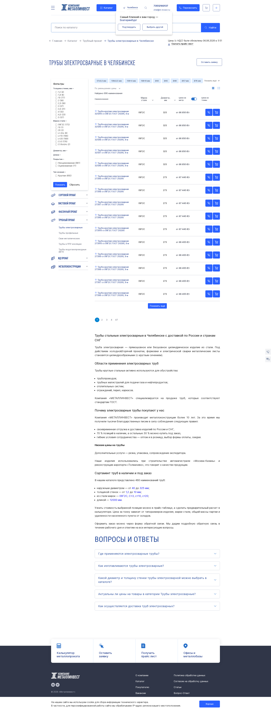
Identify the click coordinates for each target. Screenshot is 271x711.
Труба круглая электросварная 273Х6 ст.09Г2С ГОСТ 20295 (112, 216)
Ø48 (175, 81)
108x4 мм (131, 81)
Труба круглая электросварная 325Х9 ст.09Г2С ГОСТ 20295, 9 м (112, 125)
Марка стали (144, 99)
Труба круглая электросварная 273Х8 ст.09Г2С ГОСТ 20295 (112, 190)
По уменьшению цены (105, 88)
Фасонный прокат (68, 211)
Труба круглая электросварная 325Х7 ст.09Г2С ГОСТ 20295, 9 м (112, 151)
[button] (157, 553)
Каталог (108, 7)
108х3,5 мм (116, 81)
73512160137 (161, 6)
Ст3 (131, 495)
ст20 (145, 495)
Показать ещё (157, 305)
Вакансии (141, 693)
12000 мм (116, 499)
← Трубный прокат (90, 40)
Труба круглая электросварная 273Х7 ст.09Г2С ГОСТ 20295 (112, 203)
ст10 (138, 495)
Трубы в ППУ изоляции (70, 244)
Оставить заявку (209, 62)
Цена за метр (182, 99)
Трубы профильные (68, 233)
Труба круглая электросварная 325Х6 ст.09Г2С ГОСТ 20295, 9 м (112, 164)
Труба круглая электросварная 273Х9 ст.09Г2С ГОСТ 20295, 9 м (112, 255)
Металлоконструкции (70, 266)
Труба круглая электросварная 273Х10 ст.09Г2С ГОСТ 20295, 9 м (112, 242)
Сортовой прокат (67, 195)
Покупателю (142, 687)
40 (133, 488)
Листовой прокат (67, 203)
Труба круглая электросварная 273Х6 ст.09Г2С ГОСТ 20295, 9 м (112, 294)
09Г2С (123, 495)
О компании (142, 675)
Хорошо (210, 704)
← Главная (55, 40)
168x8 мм (145, 81)
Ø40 (157, 81)
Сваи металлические (69, 238)
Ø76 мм (197, 81)
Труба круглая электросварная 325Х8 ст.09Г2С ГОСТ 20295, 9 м (112, 138)
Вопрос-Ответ (182, 693)
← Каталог (70, 40)
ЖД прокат (63, 258)
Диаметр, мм (165, 99)
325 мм (144, 488)
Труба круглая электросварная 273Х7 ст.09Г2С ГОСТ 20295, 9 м (112, 281)
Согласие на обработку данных (191, 681)
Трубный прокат (67, 220)
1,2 (127, 492)
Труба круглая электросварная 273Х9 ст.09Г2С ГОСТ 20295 (112, 177)
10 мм (137, 492)
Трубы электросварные (71, 227)
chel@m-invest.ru (162, 10)
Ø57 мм (185, 81)
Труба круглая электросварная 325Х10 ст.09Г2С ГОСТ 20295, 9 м (112, 112)
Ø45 (166, 81)
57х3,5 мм (101, 81)
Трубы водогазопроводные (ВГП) (72, 250)
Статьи (177, 687)
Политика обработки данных (189, 675)
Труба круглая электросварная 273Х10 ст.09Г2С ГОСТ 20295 (112, 229)
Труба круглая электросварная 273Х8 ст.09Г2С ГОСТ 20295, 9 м (112, 268)
